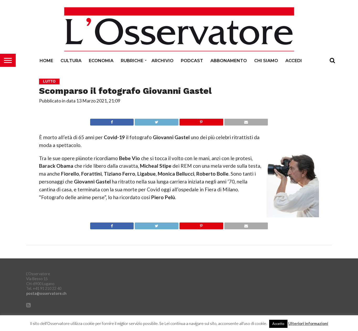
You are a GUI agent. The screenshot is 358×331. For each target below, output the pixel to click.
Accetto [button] (278, 324)
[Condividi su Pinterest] (201, 120)
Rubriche (132, 60)
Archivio (162, 60)
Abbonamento (228, 60)
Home (46, 60)
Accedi (293, 60)
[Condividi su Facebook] (112, 120)
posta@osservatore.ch (46, 293)
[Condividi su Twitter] (156, 120)
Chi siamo (266, 60)
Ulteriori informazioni (308, 323)
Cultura (71, 60)
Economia (101, 60)
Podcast (192, 60)
